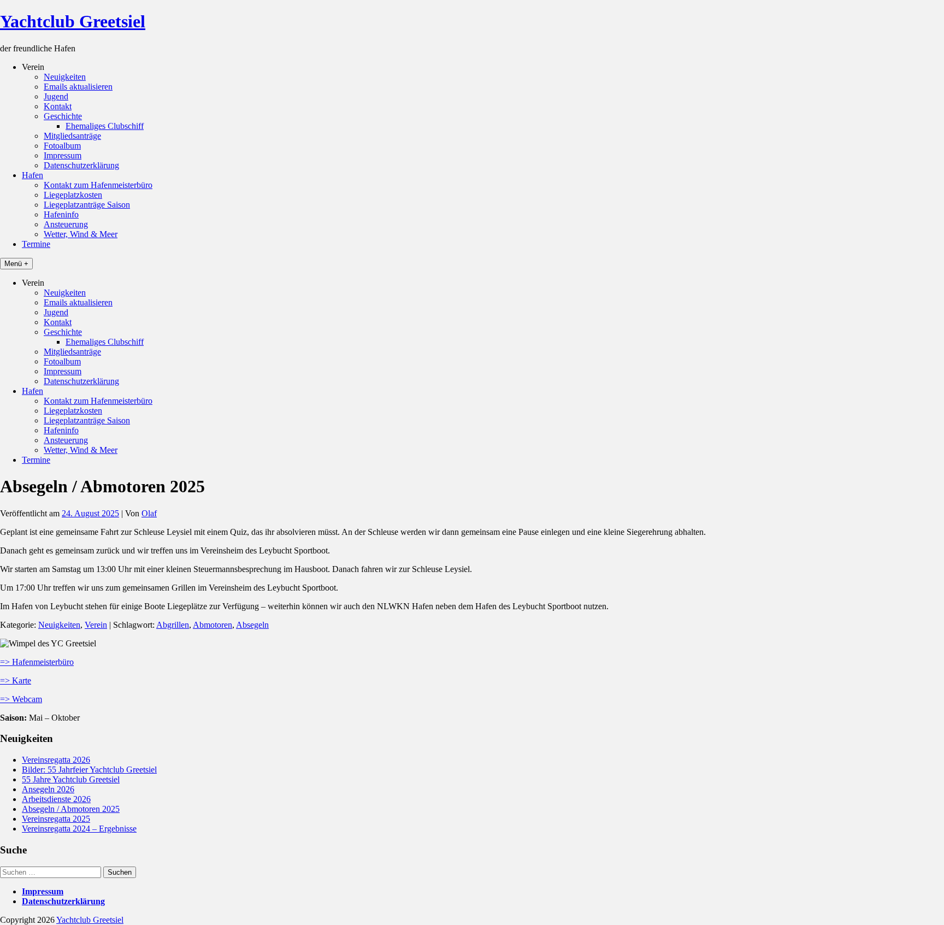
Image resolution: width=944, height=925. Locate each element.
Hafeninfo (61, 214)
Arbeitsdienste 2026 (56, 799)
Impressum (62, 155)
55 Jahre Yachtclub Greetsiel (71, 779)
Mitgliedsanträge (72, 135)
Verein (96, 624)
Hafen (32, 175)
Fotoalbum (62, 145)
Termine (36, 244)
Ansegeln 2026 (48, 789)
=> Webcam (21, 699)
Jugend (56, 96)
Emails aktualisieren (78, 86)
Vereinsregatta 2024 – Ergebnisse (79, 828)
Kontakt (58, 106)
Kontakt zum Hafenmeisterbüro (98, 185)
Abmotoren (212, 624)
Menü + (16, 264)
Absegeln (252, 624)
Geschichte (63, 116)
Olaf (149, 513)
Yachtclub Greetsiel (72, 21)
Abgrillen (172, 624)
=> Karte (15, 680)
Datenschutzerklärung (81, 165)
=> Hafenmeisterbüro (37, 662)
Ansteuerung (66, 224)
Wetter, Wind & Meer (80, 234)
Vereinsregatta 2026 (56, 759)
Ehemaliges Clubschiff (105, 126)
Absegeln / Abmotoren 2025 (71, 809)
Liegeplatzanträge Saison (87, 204)
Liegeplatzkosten (73, 194)
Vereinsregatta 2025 (56, 818)
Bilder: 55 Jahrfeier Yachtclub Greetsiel (89, 769)
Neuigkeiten (65, 76)
